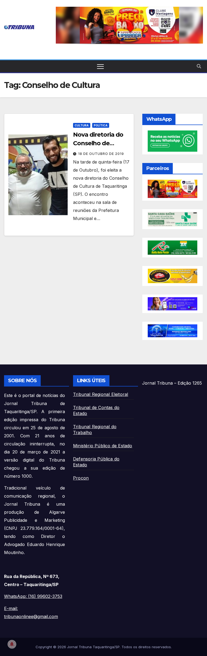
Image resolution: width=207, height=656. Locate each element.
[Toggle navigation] (100, 66)
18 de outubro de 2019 (101, 154)
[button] (129, 25)
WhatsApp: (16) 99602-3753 (33, 596)
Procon (81, 478)
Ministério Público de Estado (102, 445)
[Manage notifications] (12, 644)
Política (101, 125)
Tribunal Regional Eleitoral (100, 394)
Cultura (82, 125)
